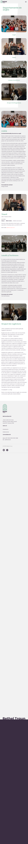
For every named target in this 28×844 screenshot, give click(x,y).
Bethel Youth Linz (11, 227)
